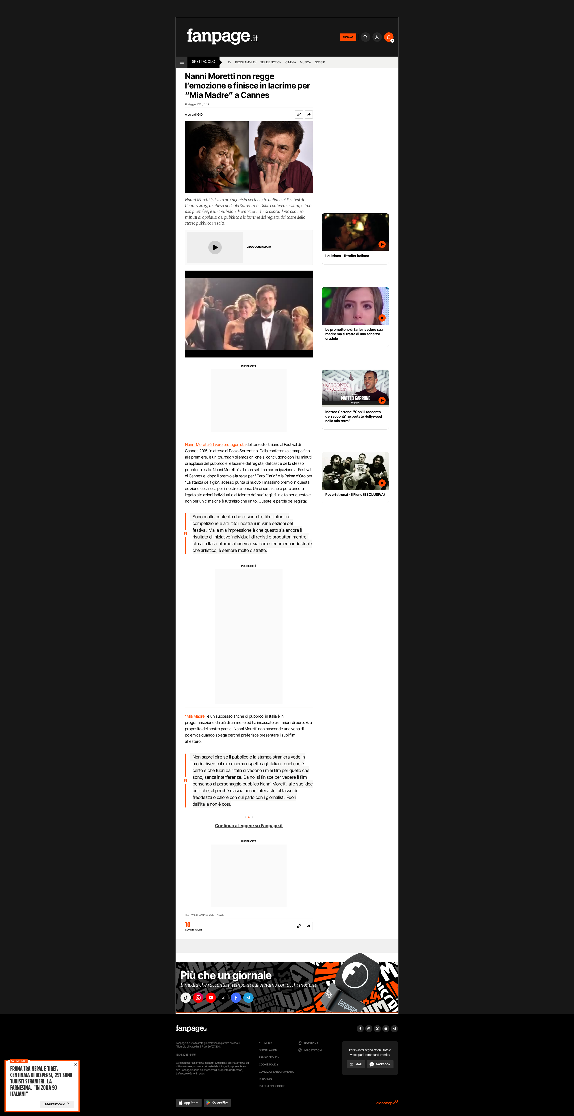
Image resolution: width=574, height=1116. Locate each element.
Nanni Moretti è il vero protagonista (215, 444)
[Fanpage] (191, 1028)
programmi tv (245, 62)
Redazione (266, 1079)
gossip (320, 62)
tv (229, 62)
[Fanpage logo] (217, 37)
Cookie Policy (268, 1064)
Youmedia (265, 1043)
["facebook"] (236, 997)
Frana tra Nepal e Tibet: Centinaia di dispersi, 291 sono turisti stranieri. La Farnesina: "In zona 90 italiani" (41, 1081)
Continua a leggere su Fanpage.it (249, 825)
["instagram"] (198, 997)
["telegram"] (248, 997)
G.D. (200, 114)
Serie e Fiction (270, 62)
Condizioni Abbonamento (276, 1071)
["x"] (223, 997)
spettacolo (203, 61)
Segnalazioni (268, 1050)
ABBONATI (348, 37)
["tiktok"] (185, 997)
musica (305, 62)
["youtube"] (211, 997)
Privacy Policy (269, 1057)
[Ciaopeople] (387, 1104)
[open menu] (181, 62)
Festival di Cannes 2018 (199, 915)
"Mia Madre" (195, 716)
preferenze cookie (272, 1086)
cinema (290, 62)
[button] (309, 114)
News (220, 915)
